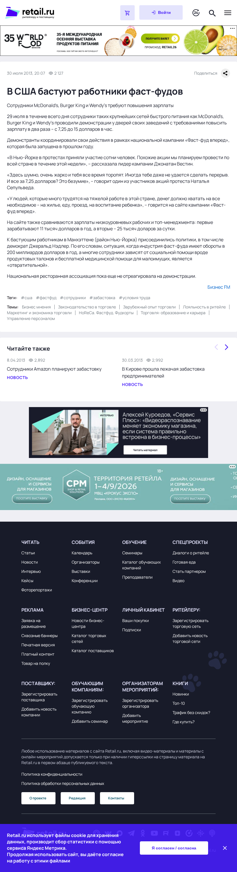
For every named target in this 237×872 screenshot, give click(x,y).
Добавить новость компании (38, 712)
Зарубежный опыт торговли (149, 307)
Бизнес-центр (90, 610)
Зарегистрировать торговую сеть (190, 623)
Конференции (85, 580)
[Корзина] (127, 12)
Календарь (82, 552)
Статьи (28, 552)
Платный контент (37, 654)
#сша (26, 297)
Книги (180, 683)
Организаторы (85, 562)
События (83, 542)
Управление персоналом (31, 318)
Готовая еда (184, 562)
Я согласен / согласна (174, 848)
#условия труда (134, 297)
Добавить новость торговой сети (190, 638)
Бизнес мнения (36, 307)
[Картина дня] (196, 12)
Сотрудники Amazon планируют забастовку (54, 369)
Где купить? (184, 721)
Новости (29, 562)
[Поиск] (212, 13)
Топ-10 (179, 703)
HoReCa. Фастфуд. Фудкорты (106, 312)
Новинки (181, 694)
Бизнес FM (219, 287)
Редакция (77, 798)
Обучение (134, 542)
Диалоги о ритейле (191, 552)
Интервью (31, 571)
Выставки (81, 571)
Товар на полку (35, 663)
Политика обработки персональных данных (62, 783)
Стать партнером (189, 571)
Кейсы (27, 580)
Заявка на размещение (33, 623)
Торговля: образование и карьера (173, 312)
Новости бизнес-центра (88, 623)
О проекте (37, 798)
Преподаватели (137, 577)
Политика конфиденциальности (51, 774)
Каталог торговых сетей (89, 638)
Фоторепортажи (36, 590)
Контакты (116, 798)
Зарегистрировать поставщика (39, 696)
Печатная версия (38, 644)
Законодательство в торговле (87, 307)
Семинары (132, 552)
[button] (42, 542)
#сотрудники (73, 297)
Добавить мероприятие (135, 718)
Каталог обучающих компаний (141, 565)
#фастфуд (46, 297)
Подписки (131, 629)
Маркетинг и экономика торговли (39, 312)
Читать (30, 542)
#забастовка (102, 297)
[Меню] (227, 12)
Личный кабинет (143, 610)
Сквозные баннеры (39, 635)
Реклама (32, 610)
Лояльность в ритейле (204, 307)
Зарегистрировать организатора (140, 703)
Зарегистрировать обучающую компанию (90, 706)
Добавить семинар (90, 721)
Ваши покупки (135, 620)
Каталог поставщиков (93, 650)
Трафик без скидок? (191, 712)
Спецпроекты (190, 542)
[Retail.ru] (48, 13)
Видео (178, 580)
